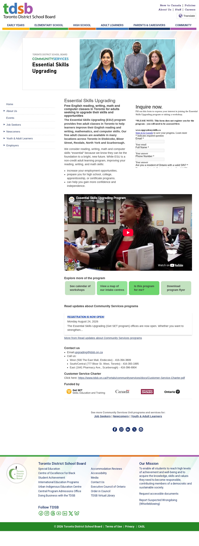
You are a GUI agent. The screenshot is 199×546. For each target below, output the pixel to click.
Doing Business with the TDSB (56, 495)
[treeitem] (30, 111)
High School (82, 25)
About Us (164, 9)
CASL (141, 526)
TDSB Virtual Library (103, 495)
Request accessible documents (158, 493)
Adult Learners (112, 25)
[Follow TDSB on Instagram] (46, 513)
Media (94, 477)
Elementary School (49, 25)
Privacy (129, 526)
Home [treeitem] (9, 104)
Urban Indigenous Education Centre (59, 486)
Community (183, 25)
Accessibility (99, 473)
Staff (178, 9)
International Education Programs (58, 482)
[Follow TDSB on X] (70, 513)
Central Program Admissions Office (59, 491)
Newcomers (121, 416)
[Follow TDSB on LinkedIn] (64, 513)
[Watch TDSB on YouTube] (58, 513)
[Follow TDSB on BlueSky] (76, 513)
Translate (189, 15)
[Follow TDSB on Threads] (52, 513)
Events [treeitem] (10, 117)
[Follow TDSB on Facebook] (40, 513)
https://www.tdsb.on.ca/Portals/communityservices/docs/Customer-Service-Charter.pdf (131, 377)
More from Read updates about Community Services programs (103, 338)
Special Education (49, 468)
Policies (190, 5)
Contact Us (97, 482)
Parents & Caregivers (149, 25)
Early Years (15, 25)
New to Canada (170, 5)
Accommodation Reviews (106, 468)
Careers (190, 9)
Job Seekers (102, 416)
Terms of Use (113, 526)
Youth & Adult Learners (146, 416)
